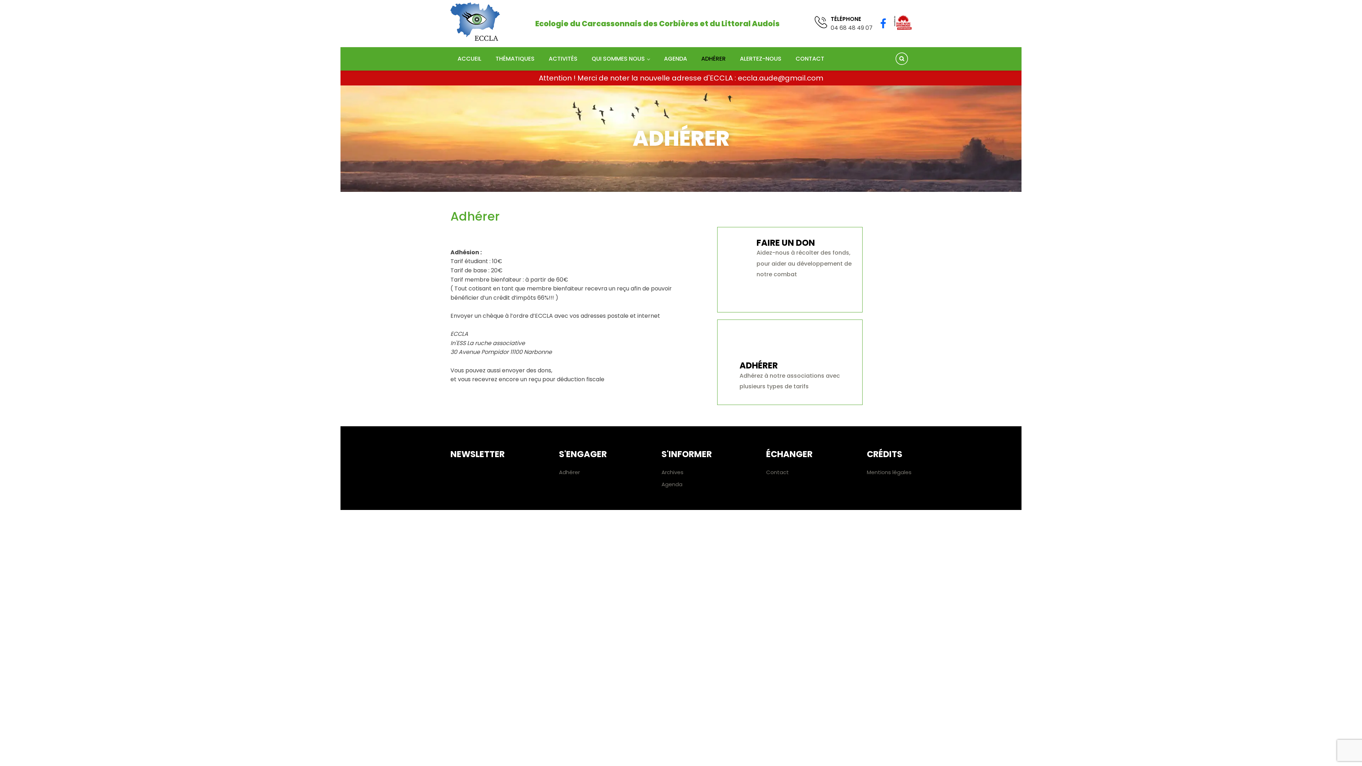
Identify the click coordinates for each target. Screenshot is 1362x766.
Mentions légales (889, 472)
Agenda (675, 59)
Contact (810, 59)
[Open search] (902, 58)
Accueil (469, 59)
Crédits (884, 454)
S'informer (686, 454)
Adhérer (713, 59)
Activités (563, 59)
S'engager (583, 454)
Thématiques (515, 59)
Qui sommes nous (618, 59)
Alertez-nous (760, 59)
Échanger (789, 454)
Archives (672, 472)
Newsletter (477, 454)
